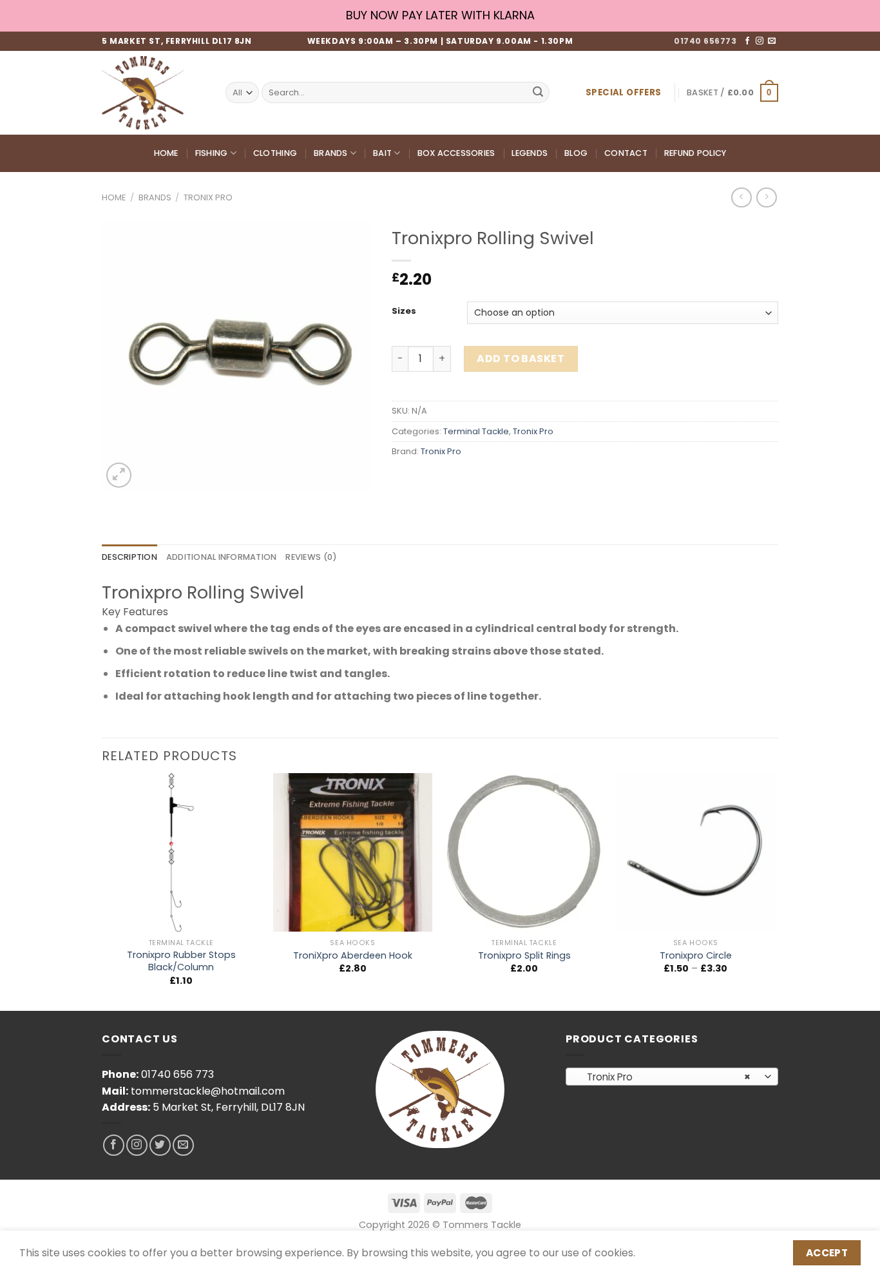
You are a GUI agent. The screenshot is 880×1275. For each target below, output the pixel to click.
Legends (530, 153)
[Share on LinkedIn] (496, 480)
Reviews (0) (311, 556)
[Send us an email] (772, 41)
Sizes (404, 311)
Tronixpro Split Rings (524, 956)
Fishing (211, 153)
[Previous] (102, 891)
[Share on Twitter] (426, 480)
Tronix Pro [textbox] (665, 1077)
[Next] (774, 891)
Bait (382, 153)
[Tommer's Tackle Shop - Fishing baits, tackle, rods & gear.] (154, 93)
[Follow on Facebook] (747, 41)
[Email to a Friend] (450, 480)
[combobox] (672, 1077)
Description (129, 556)
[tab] (129, 557)
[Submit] (538, 93)
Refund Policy (695, 153)
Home (166, 153)
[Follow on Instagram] (759, 41)
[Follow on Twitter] (160, 1145)
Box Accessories (456, 153)
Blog (576, 153)
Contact (625, 153)
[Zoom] (118, 475)
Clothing (275, 153)
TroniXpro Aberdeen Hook (352, 956)
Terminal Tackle (476, 431)
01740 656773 (705, 40)
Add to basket (520, 358)
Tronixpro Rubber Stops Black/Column (181, 961)
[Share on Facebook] (403, 480)
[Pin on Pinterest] (473, 480)
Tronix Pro (208, 197)
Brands (331, 153)
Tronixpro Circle (696, 956)
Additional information (221, 556)
